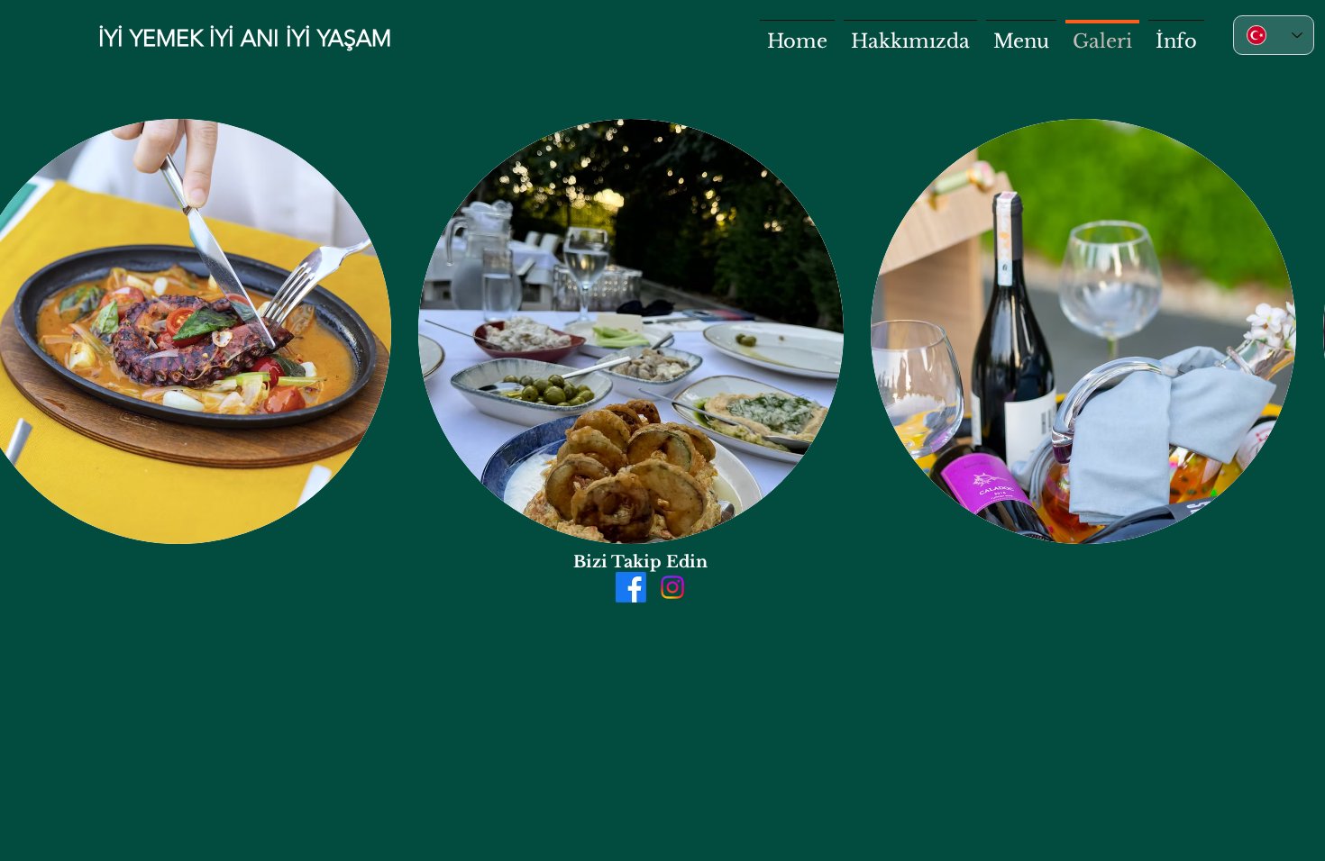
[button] (631, 331)
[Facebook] (631, 587)
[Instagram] (672, 587)
